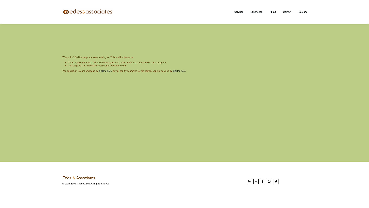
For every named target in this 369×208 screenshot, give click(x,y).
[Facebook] (262, 181)
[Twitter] (275, 181)
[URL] (256, 181)
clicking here (105, 71)
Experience (256, 12)
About (273, 12)
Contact (287, 12)
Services (238, 12)
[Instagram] (269, 181)
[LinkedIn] (249, 181)
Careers (303, 12)
